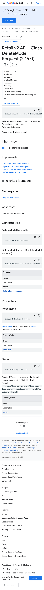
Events (4, 544)
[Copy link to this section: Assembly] (17, 207)
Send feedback (11, 41)
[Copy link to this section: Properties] (19, 301)
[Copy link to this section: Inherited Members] (33, 181)
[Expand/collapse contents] (15, 71)
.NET (34, 10)
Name (33, 326)
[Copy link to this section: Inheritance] (19, 141)
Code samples (7, 522)
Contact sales (7, 481)
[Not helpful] (20, 36)
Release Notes (7, 499)
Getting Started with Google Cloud (15, 518)
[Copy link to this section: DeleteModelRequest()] (30, 230)
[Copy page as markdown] (12, 64)
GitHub (4, 514)
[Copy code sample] (39, 110)
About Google (7, 565)
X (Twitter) (6, 548)
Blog (3, 540)
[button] (22, 181)
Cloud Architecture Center (12, 526)
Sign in (38, 3)
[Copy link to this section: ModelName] (18, 309)
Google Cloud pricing (10, 473)
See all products (8, 469)
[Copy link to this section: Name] (11, 359)
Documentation (14, 28)
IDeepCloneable (9, 169)
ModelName (7, 326)
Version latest (11, 103)
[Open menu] (3, 3)
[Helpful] (17, 36)
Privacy (17, 565)
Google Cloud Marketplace (12, 477)
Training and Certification (11, 530)
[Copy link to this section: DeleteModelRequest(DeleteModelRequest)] (14, 253)
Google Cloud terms (10, 569)
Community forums (9, 492)
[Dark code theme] (35, 110)
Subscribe (36, 578)
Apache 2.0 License (9, 448)
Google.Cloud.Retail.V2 (11, 198)
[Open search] (26, 2)
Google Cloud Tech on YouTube (14, 556)
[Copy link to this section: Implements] (19, 157)
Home (4, 28)
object (4, 148)
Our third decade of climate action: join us (19, 573)
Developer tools (29, 28)
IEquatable (6, 166)
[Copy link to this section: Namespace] (20, 191)
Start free (9, 20)
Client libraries (19, 14)
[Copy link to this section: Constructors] (23, 223)
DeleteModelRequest (20, 163)
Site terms (27, 565)
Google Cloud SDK (17, 10)
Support (5, 495)
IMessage (6, 163)
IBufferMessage (9, 172)
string (6, 412)
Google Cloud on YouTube (12, 552)
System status (7, 503)
